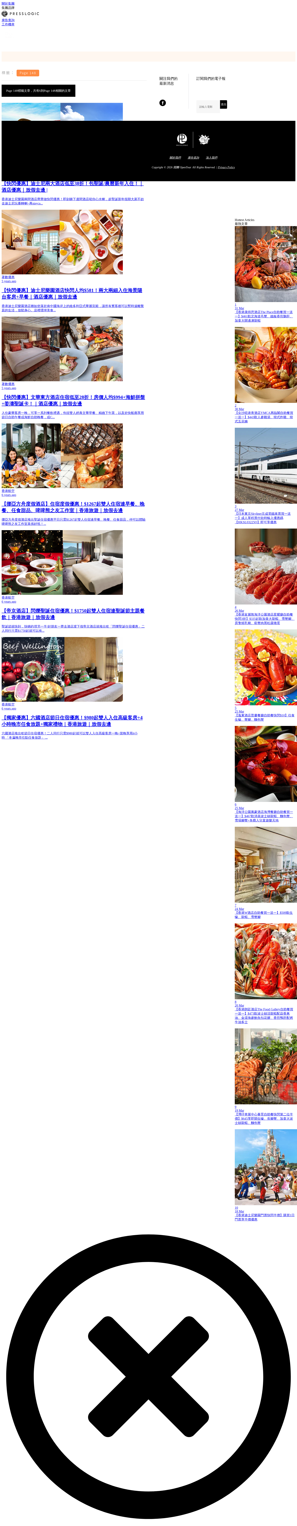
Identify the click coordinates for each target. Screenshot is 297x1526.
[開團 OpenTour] (9, 40)
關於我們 (175, 157)
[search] (3, 44)
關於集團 (8, 3)
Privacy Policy (226, 167)
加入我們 (211, 157)
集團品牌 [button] (8, 7)
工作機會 (8, 24)
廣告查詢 (8, 20)
